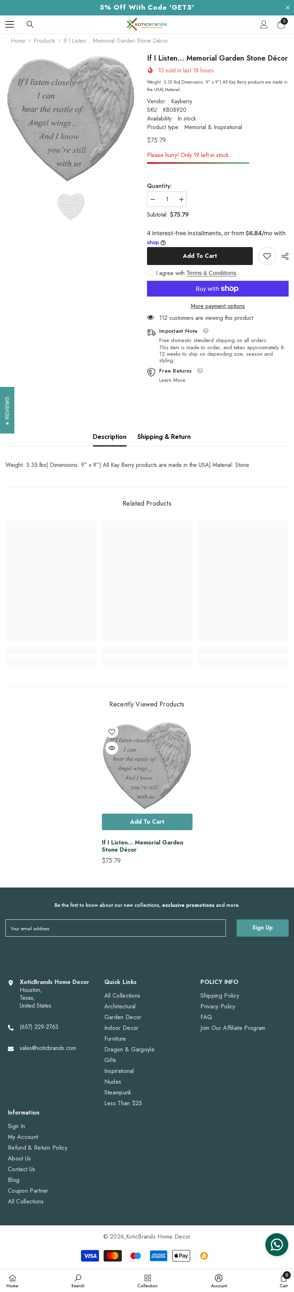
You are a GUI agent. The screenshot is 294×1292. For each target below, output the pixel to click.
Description (110, 436)
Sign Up (262, 927)
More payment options (218, 306)
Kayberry (181, 101)
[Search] (30, 24)
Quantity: (159, 186)
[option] (70, 119)
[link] (267, 256)
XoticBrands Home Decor (158, 1236)
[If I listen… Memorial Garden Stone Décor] (147, 765)
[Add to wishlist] (111, 731)
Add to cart (200, 256)
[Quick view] (111, 748)
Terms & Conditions (211, 273)
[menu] (9, 24)
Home (18, 41)
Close (287, 7)
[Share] (282, 256)
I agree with (170, 273)
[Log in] (264, 24)
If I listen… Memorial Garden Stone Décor (142, 846)
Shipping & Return (164, 436)
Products (44, 41)
